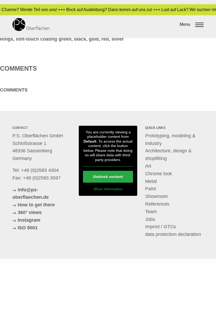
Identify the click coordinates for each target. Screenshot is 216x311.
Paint (150, 188)
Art (148, 166)
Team (151, 211)
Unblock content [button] (108, 176)
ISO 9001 (28, 227)
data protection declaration (173, 234)
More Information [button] (108, 189)
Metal (151, 181)
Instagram (29, 220)
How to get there (36, 204)
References (157, 204)
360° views (30, 212)
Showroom (156, 196)
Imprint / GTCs (160, 226)
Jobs (150, 219)
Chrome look (158, 173)
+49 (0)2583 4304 (40, 170)
